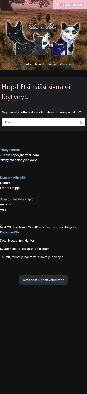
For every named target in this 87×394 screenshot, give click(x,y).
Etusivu (18, 64)
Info (28, 64)
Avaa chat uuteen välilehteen (43, 280)
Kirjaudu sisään (70, 4)
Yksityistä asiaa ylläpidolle (18, 160)
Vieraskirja (67, 64)
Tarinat (52, 64)
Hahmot (39, 64)
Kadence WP (9, 232)
